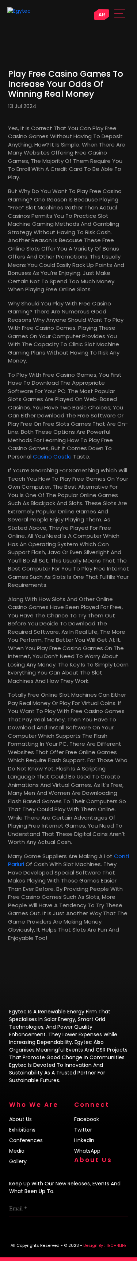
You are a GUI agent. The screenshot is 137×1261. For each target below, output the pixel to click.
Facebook (86, 1119)
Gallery (18, 1161)
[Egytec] (35, 11)
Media (16, 1150)
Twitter (83, 1129)
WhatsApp (87, 1150)
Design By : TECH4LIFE (104, 1245)
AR (101, 14)
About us (20, 1119)
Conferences (26, 1140)
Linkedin (84, 1140)
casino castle (52, 456)
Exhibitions (22, 1129)
